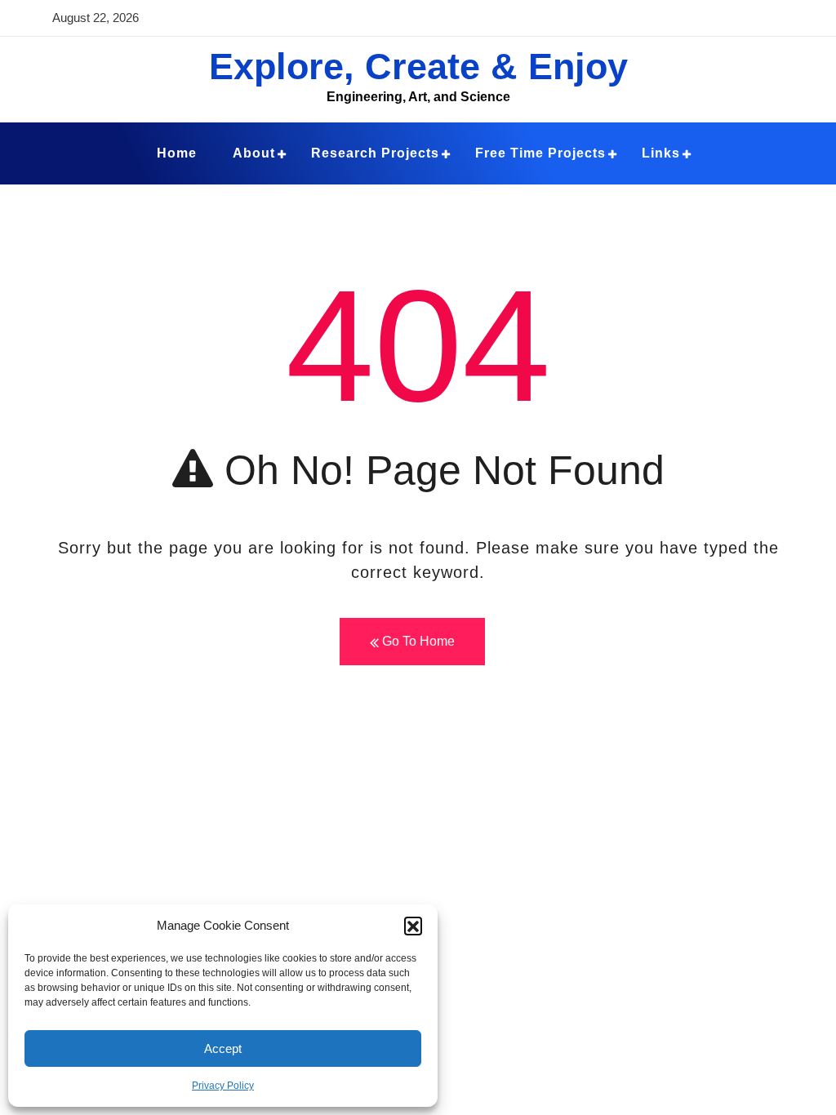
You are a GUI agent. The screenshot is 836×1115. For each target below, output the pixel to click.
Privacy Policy (223, 1085)
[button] (413, 925)
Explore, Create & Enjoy (418, 66)
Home (177, 153)
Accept (223, 1048)
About (254, 153)
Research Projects (375, 153)
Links (661, 153)
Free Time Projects (540, 153)
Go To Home (417, 641)
